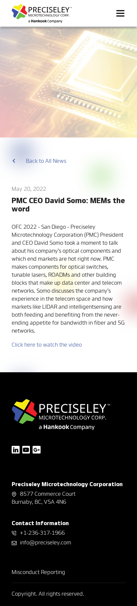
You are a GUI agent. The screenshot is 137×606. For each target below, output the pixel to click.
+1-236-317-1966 (42, 532)
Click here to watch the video (47, 344)
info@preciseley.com (45, 542)
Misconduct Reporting (38, 572)
